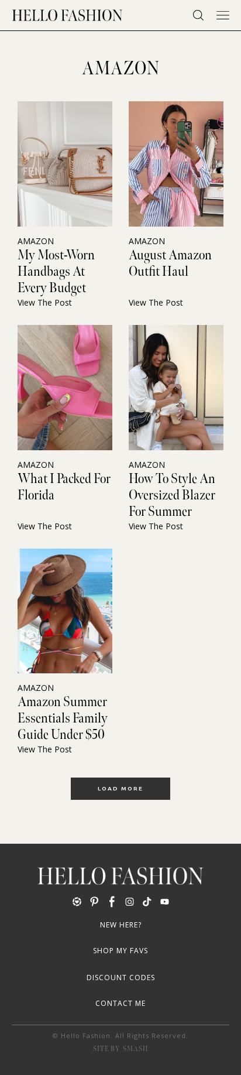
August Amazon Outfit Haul (170, 263)
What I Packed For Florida (64, 487)
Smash (135, 1049)
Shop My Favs (120, 951)
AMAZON (36, 241)
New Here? (121, 925)
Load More (120, 788)
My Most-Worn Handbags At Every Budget (56, 271)
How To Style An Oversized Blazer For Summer (172, 495)
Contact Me (120, 1003)
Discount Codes (121, 977)
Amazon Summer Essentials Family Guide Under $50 (63, 718)
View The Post (45, 302)
